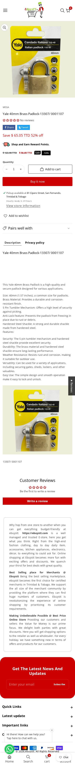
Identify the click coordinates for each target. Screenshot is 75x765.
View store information (23, 206)
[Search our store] (63, 10)
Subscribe (59, 684)
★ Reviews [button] (72, 386)
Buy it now (37, 182)
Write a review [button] (37, 501)
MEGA (6, 107)
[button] (11, 120)
